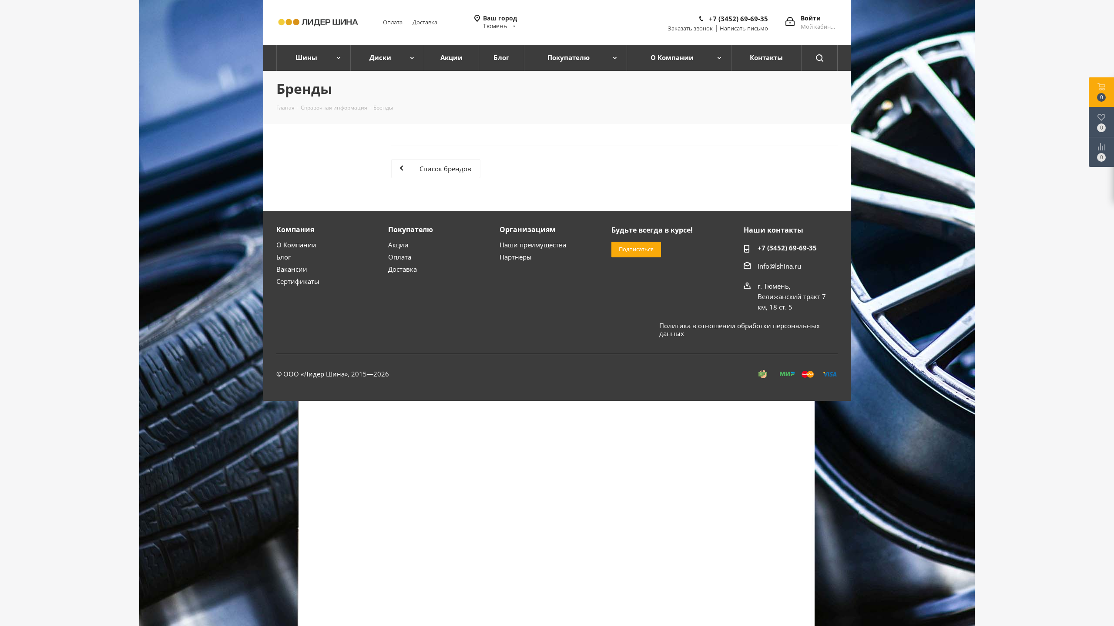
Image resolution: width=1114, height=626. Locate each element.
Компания (295, 229)
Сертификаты (297, 281)
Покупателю (410, 229)
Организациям (528, 229)
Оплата (393, 22)
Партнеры (516, 257)
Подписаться (636, 249)
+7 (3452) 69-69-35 (738, 18)
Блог (283, 257)
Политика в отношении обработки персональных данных (739, 329)
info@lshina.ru (779, 266)
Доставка (425, 22)
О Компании (296, 244)
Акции (398, 244)
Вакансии (291, 269)
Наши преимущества (533, 244)
